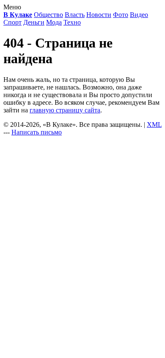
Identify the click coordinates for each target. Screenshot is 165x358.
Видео (139, 14)
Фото (120, 14)
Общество (48, 14)
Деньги (33, 22)
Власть (75, 14)
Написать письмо (36, 132)
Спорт (12, 22)
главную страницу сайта (65, 110)
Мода (54, 22)
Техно (72, 22)
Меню (12, 7)
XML (154, 124)
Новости (98, 14)
